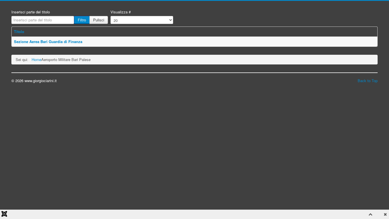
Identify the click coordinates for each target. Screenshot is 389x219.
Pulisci (98, 20)
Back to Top (368, 80)
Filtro (82, 20)
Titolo (19, 31)
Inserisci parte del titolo (30, 12)
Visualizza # (120, 12)
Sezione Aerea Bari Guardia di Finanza (48, 41)
